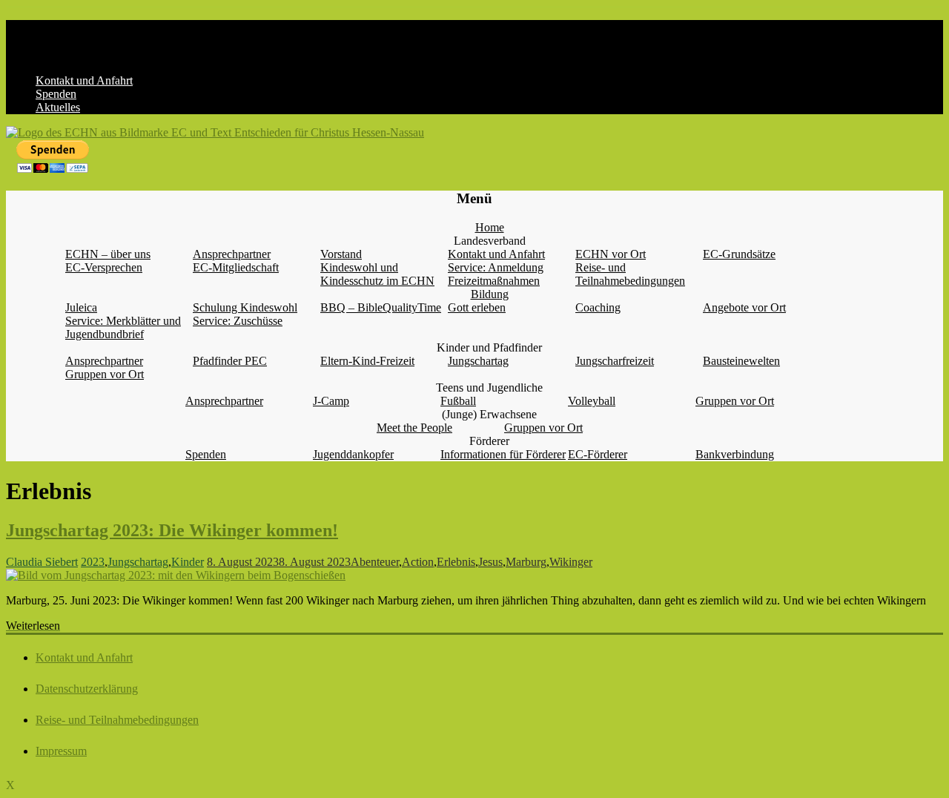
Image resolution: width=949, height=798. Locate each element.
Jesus (490, 561)
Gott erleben (477, 307)
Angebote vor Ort (744, 307)
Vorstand (341, 254)
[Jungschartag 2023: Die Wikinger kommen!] (175, 575)
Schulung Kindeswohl (245, 307)
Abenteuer (375, 561)
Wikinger (570, 561)
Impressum (61, 751)
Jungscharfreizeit (614, 361)
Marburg (526, 561)
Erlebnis (456, 561)
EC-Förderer (597, 454)
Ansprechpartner (232, 254)
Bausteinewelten (741, 361)
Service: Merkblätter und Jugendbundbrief (123, 327)
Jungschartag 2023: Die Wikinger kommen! (172, 530)
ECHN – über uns (108, 254)
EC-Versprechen (103, 267)
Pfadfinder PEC (230, 361)
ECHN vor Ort (610, 254)
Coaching (598, 307)
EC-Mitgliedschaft (236, 267)
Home (489, 227)
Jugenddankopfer (353, 454)
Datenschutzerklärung (87, 688)
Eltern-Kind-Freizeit (367, 361)
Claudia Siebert (42, 561)
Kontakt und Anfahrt (84, 80)
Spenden (56, 94)
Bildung (490, 294)
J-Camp (331, 401)
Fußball (458, 401)
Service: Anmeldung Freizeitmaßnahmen (495, 274)
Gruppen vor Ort (104, 374)
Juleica (81, 307)
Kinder (187, 561)
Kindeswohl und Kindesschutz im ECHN (377, 274)
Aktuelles (58, 107)
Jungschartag (478, 361)
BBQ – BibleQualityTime (380, 307)
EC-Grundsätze (739, 254)
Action (418, 561)
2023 (93, 561)
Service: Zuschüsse (237, 320)
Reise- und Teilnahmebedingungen (630, 274)
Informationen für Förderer (503, 454)
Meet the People (414, 427)
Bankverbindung (734, 454)
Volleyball (591, 401)
